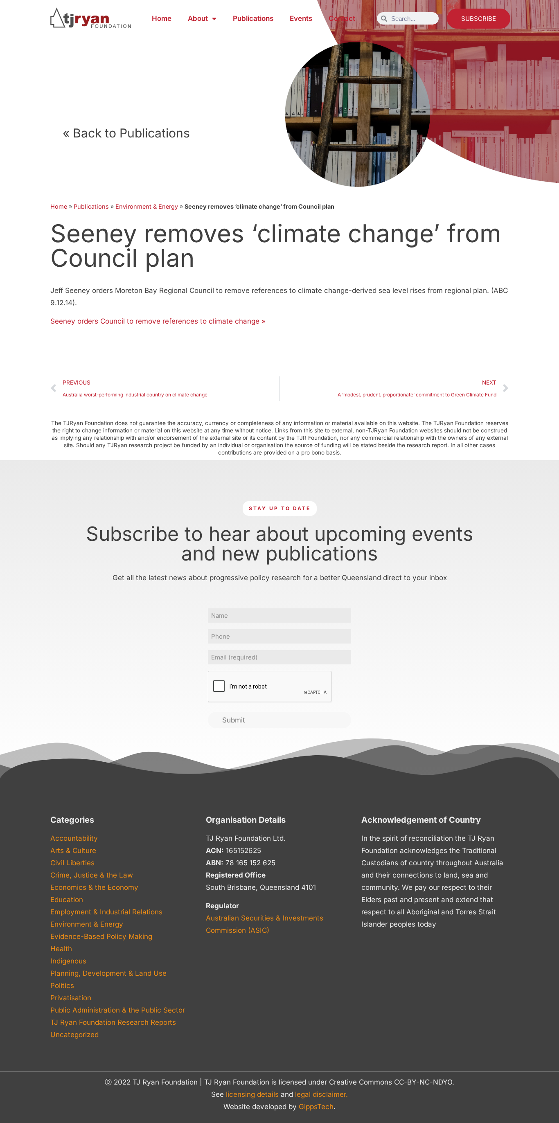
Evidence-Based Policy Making (101, 936)
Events (301, 18)
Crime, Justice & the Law (91, 875)
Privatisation (70, 998)
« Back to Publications (126, 133)
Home (161, 18)
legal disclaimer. (321, 1094)
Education (66, 900)
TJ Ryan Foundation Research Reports (113, 1022)
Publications (253, 18)
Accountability (74, 838)
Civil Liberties (72, 863)
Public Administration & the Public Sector (117, 1010)
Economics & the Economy (94, 887)
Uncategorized (74, 1035)
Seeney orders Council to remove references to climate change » (158, 321)
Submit (233, 720)
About (198, 18)
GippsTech (316, 1107)
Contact (342, 18)
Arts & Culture (73, 850)
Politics (62, 985)
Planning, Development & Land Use (108, 973)
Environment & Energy (146, 206)
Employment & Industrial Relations (106, 912)
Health (61, 949)
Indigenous (68, 961)
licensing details (252, 1094)
